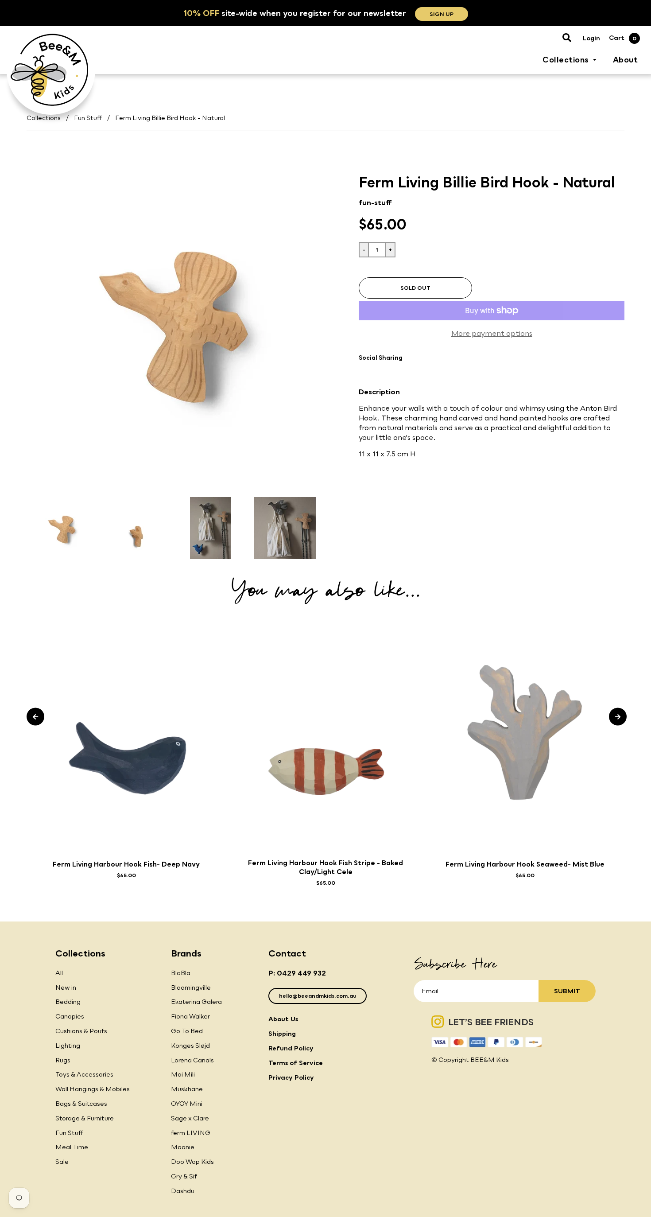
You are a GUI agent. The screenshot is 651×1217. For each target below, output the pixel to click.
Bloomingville (191, 987)
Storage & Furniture (84, 1118)
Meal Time (71, 1147)
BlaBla (180, 972)
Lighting (67, 1045)
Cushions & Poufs (81, 1030)
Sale (62, 1161)
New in (65, 987)
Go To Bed (187, 1030)
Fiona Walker (190, 1016)
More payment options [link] (491, 333)
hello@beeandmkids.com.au (317, 995)
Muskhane (187, 1089)
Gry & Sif (184, 1176)
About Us (283, 1019)
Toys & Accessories (84, 1074)
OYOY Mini (186, 1103)
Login (591, 38)
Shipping (282, 1033)
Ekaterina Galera (196, 1001)
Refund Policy (291, 1048)
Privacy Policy (291, 1077)
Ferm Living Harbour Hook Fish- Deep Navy (126, 864)
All (59, 972)
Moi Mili (183, 1074)
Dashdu (182, 1190)
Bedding (68, 1001)
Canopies (69, 1016)
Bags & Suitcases (81, 1103)
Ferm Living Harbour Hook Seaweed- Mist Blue (525, 864)
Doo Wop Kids (192, 1161)
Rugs (62, 1060)
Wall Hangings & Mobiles (92, 1089)
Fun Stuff (88, 117)
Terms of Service (295, 1062)
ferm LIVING (190, 1132)
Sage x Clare (190, 1118)
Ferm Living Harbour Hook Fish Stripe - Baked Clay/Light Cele (325, 867)
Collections (44, 117)
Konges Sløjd (190, 1045)
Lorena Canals (192, 1060)
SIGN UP (441, 14)
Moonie (182, 1147)
